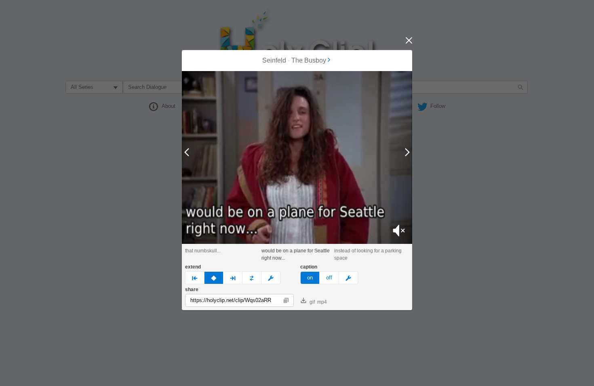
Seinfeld (274, 60)
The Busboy (308, 60)
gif (312, 302)
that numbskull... (203, 251)
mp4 (322, 302)
